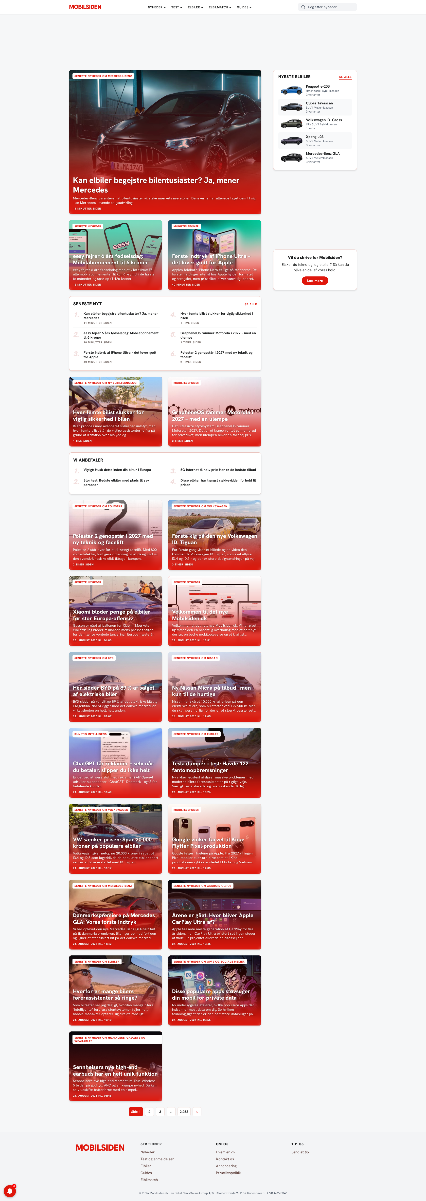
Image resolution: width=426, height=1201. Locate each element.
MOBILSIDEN (85, 7)
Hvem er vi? (225, 1152)
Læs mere (315, 280)
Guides (242, 7)
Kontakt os (225, 1159)
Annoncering (226, 1165)
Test (175, 7)
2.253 (184, 1111)
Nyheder (155, 7)
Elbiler (194, 7)
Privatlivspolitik (228, 1172)
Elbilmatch (218, 7)
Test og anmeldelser (157, 1159)
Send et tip (300, 1152)
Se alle (251, 304)
